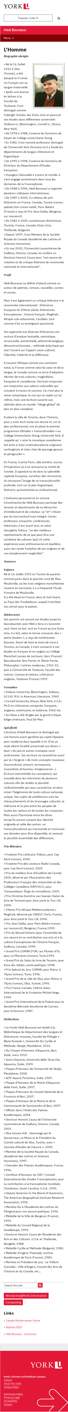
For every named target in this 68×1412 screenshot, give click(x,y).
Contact (8, 1380)
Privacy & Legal (12, 1397)
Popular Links (27, 18)
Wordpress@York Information (26, 1296)
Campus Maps (11, 1387)
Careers (8, 1404)
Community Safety (13, 1394)
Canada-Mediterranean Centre (23, 1320)
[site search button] (40, 1285)
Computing (13, 1302)
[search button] (58, 18)
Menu (7, 38)
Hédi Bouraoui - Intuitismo (21, 1334)
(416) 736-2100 (12, 1383)
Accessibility (10, 1400)
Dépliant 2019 (14, 1327)
